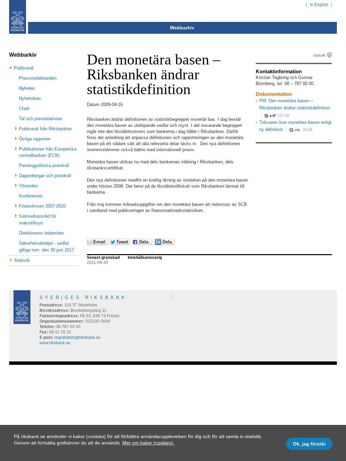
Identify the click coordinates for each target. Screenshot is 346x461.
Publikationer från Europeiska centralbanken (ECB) (47, 152)
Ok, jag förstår (309, 443)
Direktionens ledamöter (41, 233)
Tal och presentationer (40, 118)
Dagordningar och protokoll (45, 175)
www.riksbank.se (55, 343)
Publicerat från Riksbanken (45, 128)
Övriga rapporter (34, 138)
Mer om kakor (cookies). (148, 442)
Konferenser (31, 195)
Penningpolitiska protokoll (44, 165)
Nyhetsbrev (30, 98)
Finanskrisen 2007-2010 (42, 206)
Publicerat (23, 68)
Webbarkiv (182, 27)
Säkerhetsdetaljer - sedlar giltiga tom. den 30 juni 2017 (46, 246)
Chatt (24, 108)
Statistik (22, 260)
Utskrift (319, 55)
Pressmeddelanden (37, 78)
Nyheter (27, 88)
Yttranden (28, 185)
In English (319, 5)
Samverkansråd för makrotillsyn (37, 219)
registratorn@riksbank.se (77, 337)
